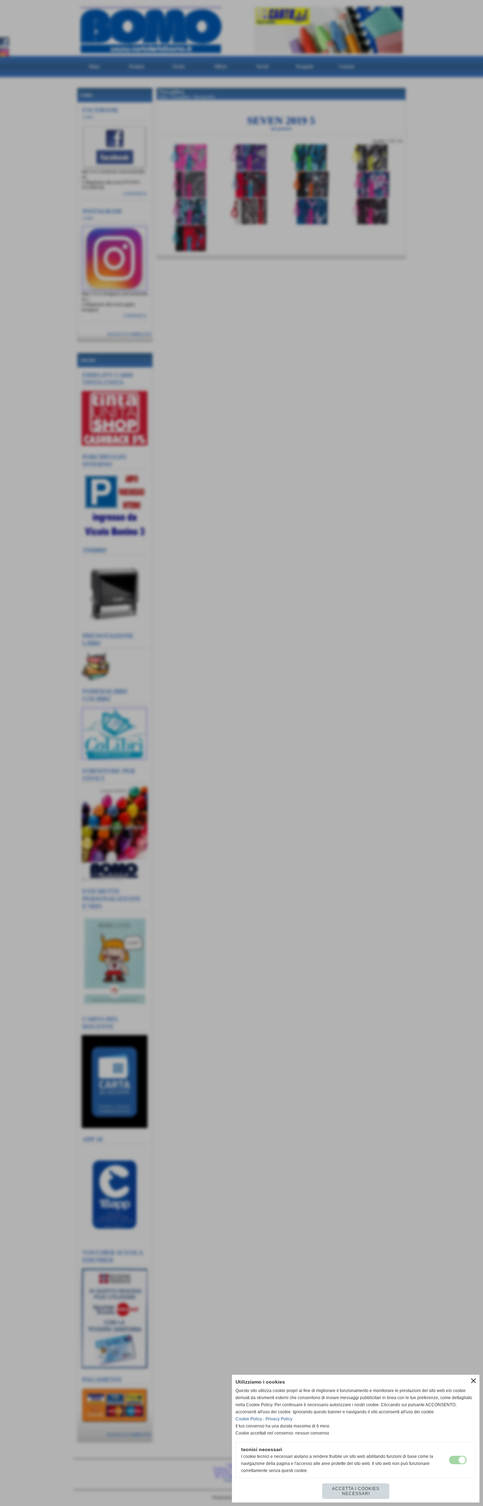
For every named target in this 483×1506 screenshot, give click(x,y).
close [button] (473, 1380)
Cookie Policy (248, 1418)
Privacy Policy (279, 1418)
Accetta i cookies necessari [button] (355, 1491)
